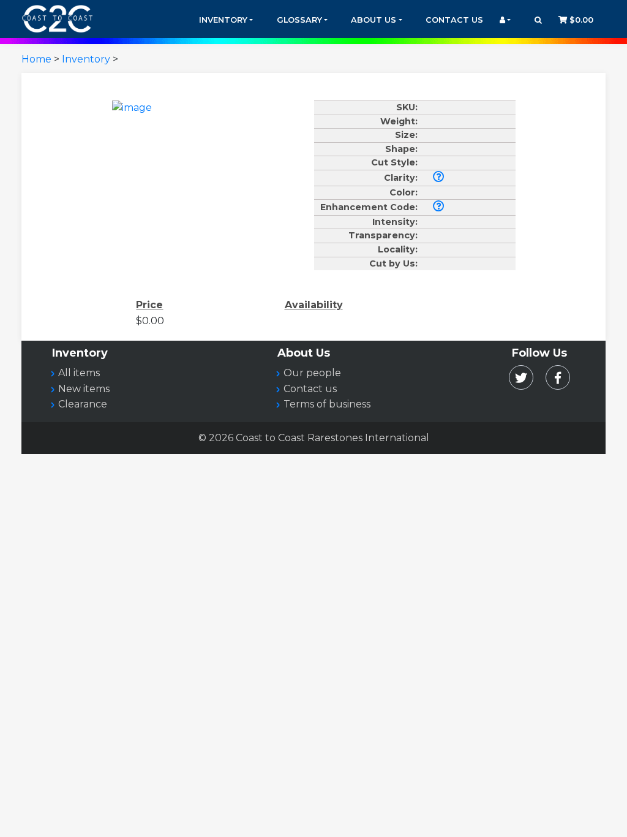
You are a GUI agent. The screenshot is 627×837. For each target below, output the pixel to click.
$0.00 (580, 20)
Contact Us (454, 20)
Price (149, 305)
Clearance (82, 404)
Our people (312, 373)
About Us (373, 20)
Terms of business (326, 404)
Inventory (223, 20)
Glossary (299, 20)
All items (79, 373)
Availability (314, 305)
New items (84, 389)
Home (36, 59)
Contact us (310, 389)
